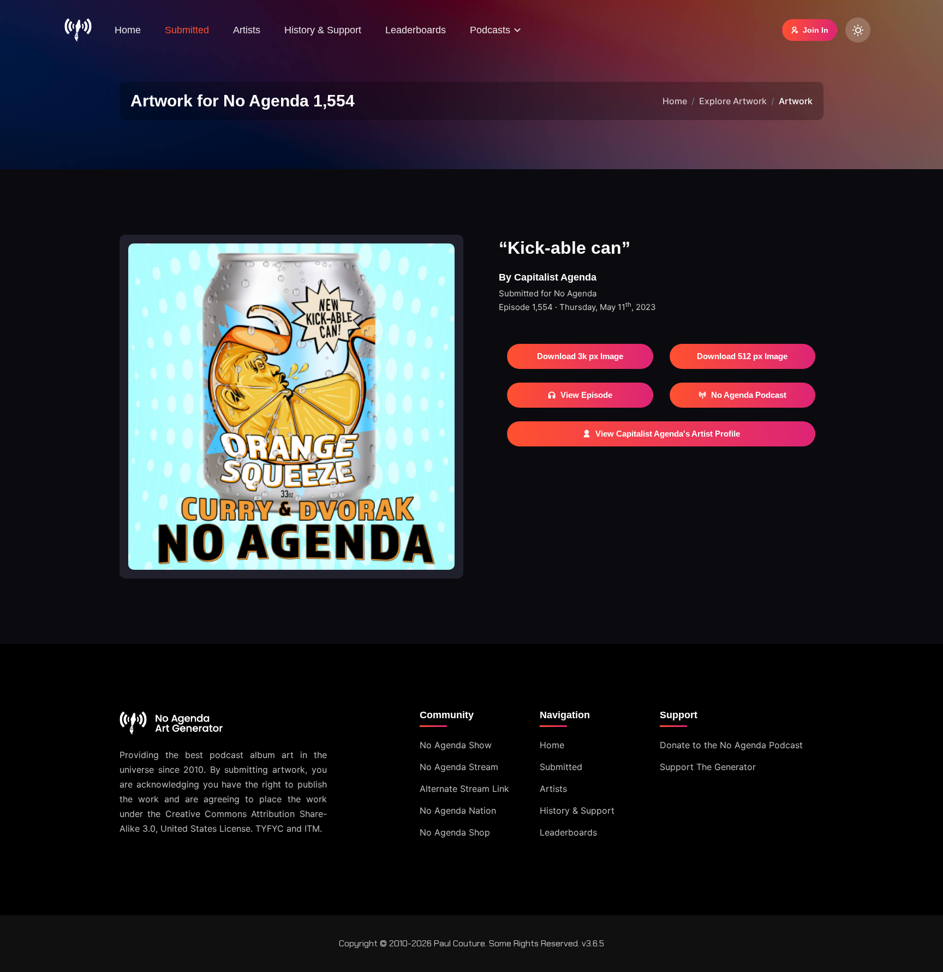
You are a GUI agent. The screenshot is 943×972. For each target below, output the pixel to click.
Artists (246, 30)
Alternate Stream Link (464, 788)
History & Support (322, 30)
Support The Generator (708, 766)
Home (128, 30)
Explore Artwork (733, 101)
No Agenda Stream (459, 766)
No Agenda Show (456, 745)
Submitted (187, 30)
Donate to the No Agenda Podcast (731, 745)
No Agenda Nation (458, 810)
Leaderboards (415, 30)
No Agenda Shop (455, 832)
